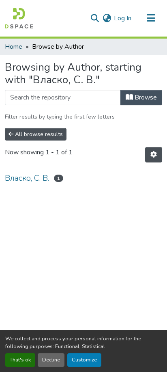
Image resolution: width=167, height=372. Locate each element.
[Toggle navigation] (150, 18)
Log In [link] (122, 18)
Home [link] (13, 46)
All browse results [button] (38, 134)
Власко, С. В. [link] (27, 178)
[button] (19, 18)
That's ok (20, 359)
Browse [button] (145, 97)
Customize (84, 359)
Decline (51, 359)
